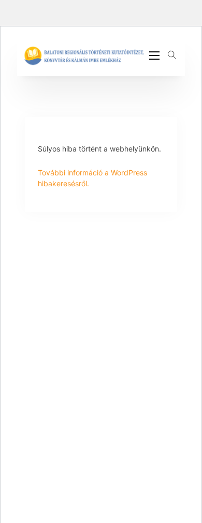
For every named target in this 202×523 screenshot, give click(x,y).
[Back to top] (165, 491)
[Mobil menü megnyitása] (154, 55)
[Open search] (172, 55)
